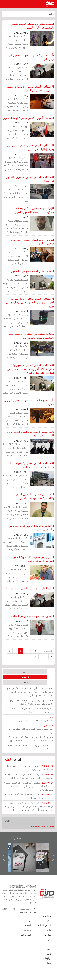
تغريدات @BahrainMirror (42, 826)
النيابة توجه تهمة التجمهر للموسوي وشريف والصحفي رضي (30, 527)
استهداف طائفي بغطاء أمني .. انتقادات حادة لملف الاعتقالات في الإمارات (29, 796)
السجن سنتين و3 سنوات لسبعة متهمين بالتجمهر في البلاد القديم (32, 25)
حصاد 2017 (18, 846)
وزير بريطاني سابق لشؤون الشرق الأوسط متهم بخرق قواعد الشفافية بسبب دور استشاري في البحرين (29, 738)
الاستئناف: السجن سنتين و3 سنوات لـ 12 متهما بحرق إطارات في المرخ (31, 465)
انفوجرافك (26, 935)
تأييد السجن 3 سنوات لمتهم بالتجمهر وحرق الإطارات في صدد (30, 433)
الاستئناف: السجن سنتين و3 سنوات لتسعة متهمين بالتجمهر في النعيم (30, 88)
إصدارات (16, 838)
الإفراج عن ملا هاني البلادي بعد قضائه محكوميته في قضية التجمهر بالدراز (33, 210)
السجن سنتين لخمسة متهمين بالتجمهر (32, 271)
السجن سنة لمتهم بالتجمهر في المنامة (32, 616)
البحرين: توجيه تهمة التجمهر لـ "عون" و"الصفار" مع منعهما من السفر (33, 496)
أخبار (49, 920)
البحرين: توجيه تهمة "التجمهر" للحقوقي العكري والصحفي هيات (32, 559)
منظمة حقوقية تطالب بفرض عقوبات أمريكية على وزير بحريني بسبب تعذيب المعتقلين (29, 710)
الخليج (8, 759)
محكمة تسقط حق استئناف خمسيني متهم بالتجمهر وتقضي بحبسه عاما (30, 335)
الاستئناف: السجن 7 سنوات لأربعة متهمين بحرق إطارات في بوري (30, 147)
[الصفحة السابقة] (30, 651)
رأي (49, 939)
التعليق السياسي (43, 925)
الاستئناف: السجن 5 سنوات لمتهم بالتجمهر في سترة (30, 179)
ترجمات (25, 677)
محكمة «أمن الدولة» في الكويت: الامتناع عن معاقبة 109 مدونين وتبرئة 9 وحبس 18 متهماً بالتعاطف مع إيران (28, 786)
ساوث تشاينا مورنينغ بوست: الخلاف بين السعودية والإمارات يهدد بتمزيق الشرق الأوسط (31, 702)
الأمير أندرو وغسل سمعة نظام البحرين (36, 718)
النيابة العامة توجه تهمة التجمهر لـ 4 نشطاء (30, 588)
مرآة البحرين (50, 4)
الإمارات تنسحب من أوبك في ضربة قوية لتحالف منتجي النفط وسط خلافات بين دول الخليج (28, 776)
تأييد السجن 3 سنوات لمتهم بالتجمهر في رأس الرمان (31, 57)
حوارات (47, 935)
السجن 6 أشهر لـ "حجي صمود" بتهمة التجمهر (28, 118)
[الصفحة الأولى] (35, 651)
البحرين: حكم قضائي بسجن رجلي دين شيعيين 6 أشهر (32, 241)
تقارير (25, 671)
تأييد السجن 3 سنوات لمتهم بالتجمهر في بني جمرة (29, 402)
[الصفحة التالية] (40, 656)
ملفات (28, 939)
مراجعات (47, 958)
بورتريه (27, 930)
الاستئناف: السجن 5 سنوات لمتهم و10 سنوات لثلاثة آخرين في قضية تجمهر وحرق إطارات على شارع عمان (30, 369)
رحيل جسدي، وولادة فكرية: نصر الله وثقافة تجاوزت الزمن (31, 729)
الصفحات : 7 (46, 651)
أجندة (49, 949)
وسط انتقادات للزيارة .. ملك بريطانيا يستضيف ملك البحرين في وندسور (30, 747)
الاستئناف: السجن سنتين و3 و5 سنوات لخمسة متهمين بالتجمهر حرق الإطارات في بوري (30, 302)
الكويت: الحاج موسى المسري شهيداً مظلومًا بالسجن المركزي (30, 767)
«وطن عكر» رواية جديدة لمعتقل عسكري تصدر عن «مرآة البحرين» (41, 852)
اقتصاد (25, 682)
